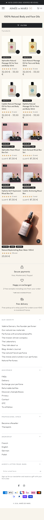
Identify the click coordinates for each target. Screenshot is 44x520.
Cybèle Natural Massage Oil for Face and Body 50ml (11, 106)
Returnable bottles (10, 388)
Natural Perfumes (10, 360)
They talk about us (10, 345)
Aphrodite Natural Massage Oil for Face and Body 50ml (10, 63)
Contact (5, 399)
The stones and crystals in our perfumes (19, 357)
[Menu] (3, 8)
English (5, 447)
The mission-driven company (15, 338)
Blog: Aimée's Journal (11, 349)
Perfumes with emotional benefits (17, 334)
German (5, 450)
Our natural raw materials (13, 330)
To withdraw (7, 407)
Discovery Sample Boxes (13, 392)
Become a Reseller (10, 423)
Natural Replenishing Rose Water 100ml (18, 250)
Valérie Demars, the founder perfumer (19, 326)
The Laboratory (9, 341)
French (5, 443)
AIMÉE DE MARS (25, 503)
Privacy (5, 395)
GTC (4, 403)
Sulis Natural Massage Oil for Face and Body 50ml (31, 63)
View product (18, 52)
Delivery (5, 380)
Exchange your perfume (12, 384)
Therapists (6, 427)
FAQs (4, 376)
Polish (4, 454)
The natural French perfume (14, 353)
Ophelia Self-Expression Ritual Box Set (11, 192)
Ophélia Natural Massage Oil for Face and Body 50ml (31, 106)
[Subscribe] (41, 471)
